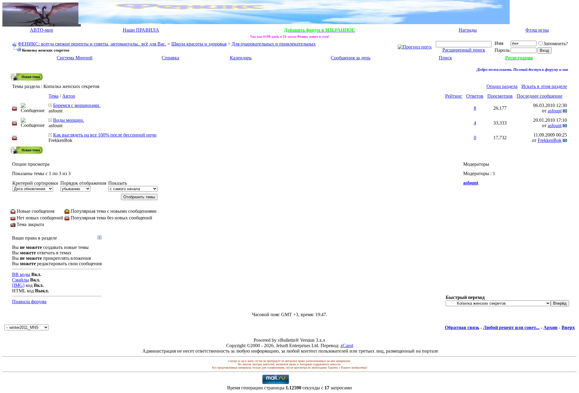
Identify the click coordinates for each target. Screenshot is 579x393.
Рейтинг (453, 96)
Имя (499, 43)
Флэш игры (537, 30)
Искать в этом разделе (544, 86)
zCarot (346, 345)
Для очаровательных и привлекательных (274, 43)
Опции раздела (501, 86)
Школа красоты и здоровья (198, 43)
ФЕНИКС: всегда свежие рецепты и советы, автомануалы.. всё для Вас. (92, 43)
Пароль (502, 50)
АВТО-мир (41, 30)
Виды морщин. (68, 120)
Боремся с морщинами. (76, 105)
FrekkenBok (60, 140)
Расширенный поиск (463, 49)
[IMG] (18, 285)
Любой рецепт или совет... (511, 327)
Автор (68, 96)
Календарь (241, 57)
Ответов (474, 96)
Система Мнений (75, 57)
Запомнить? (555, 43)
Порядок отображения (83, 183)
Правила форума (29, 301)
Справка (170, 57)
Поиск (445, 57)
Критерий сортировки (35, 183)
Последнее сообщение (539, 96)
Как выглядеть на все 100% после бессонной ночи (105, 134)
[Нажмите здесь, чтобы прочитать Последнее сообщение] (50, 105)
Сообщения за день (350, 57)
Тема (54, 96)
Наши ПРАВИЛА (141, 30)
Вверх (568, 327)
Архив (550, 327)
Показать (117, 183)
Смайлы (20, 279)
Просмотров (500, 96)
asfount (55, 110)
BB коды (21, 274)
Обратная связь (462, 327)
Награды (468, 30)
